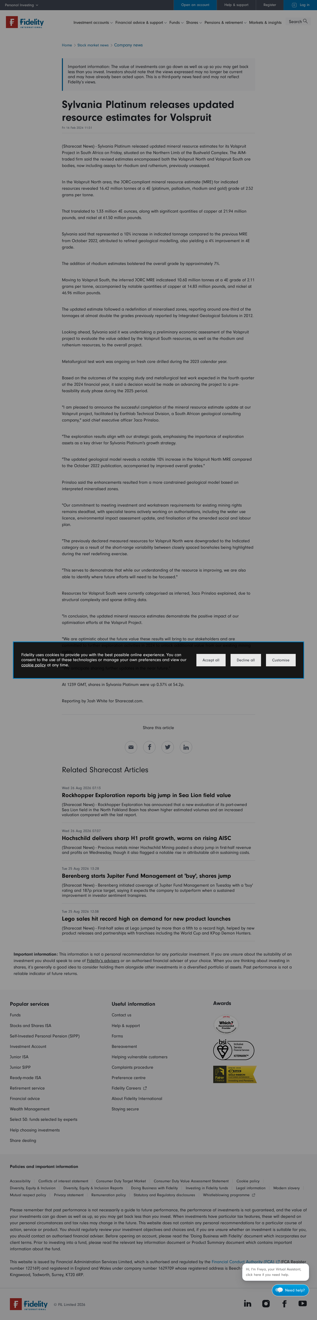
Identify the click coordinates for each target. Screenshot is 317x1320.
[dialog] (158, 660)
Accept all (211, 660)
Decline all (246, 660)
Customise (281, 660)
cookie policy (33, 665)
